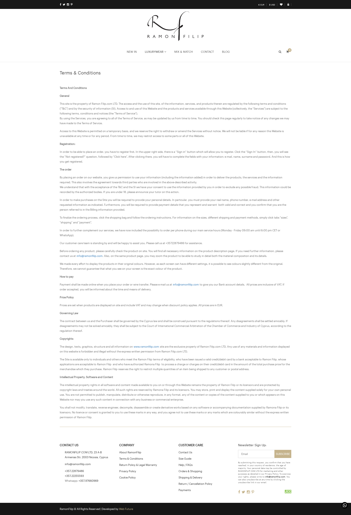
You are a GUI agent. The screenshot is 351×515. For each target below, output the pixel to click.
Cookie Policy (127, 477)
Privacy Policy (127, 471)
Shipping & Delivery (190, 477)
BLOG (226, 51)
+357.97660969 (88, 480)
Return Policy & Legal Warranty (138, 465)
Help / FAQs (186, 465)
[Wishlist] (281, 4)
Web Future (126, 509)
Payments (185, 490)
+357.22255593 (74, 475)
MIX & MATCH (183, 51)
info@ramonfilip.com (90, 256)
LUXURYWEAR (154, 51)
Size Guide (185, 458)
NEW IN (132, 51)
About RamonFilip (130, 452)
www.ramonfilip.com (146, 346)
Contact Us (185, 452)
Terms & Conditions (131, 458)
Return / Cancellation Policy (195, 483)
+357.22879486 (74, 471)
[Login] (288, 4)
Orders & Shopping (190, 471)
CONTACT (207, 51)
